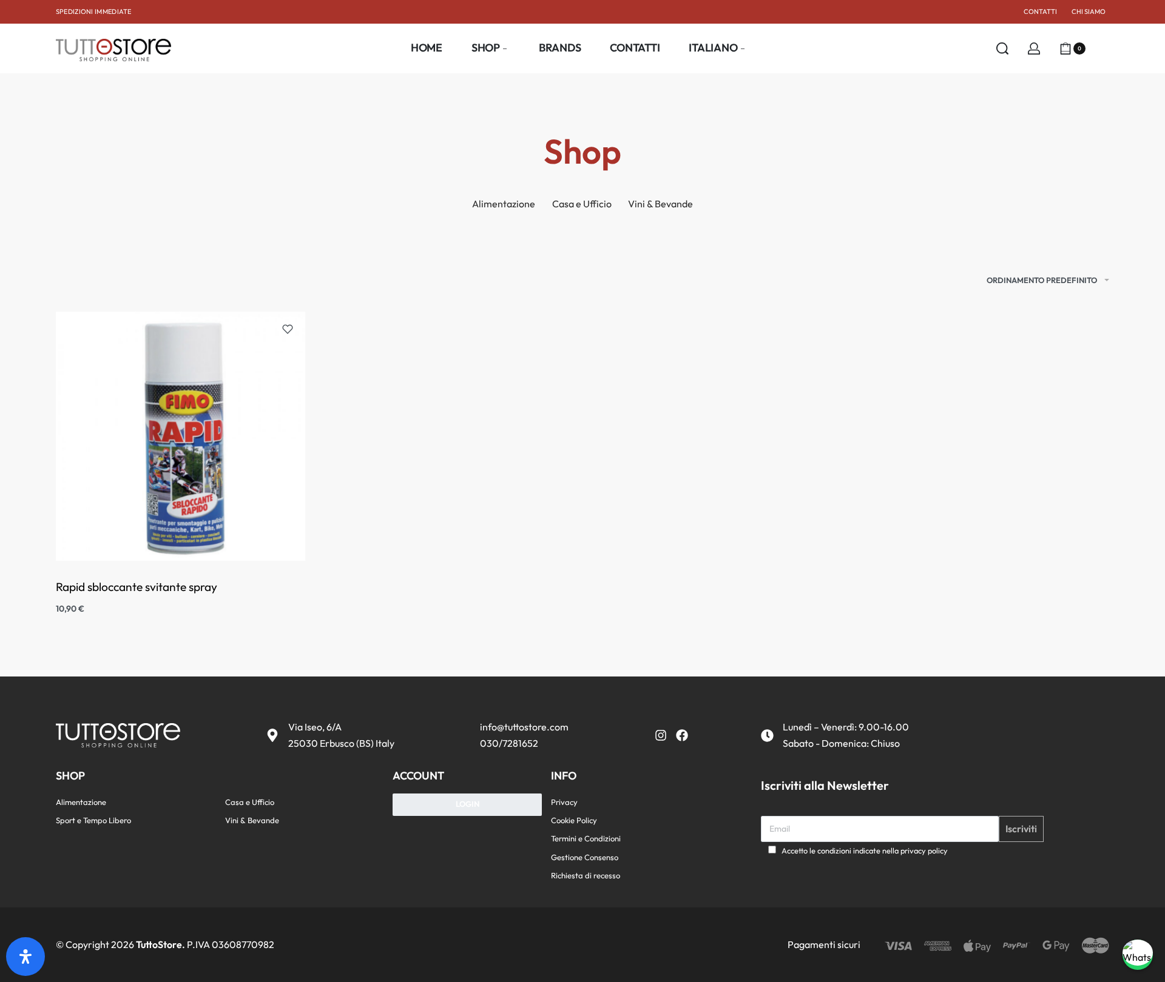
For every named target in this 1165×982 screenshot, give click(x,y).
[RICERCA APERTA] (1002, 48)
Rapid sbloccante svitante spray (136, 587)
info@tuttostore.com (524, 727)
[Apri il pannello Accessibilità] (25, 956)
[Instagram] (661, 735)
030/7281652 (509, 743)
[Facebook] (682, 735)
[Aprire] (1102, 48)
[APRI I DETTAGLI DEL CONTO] (1034, 48)
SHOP (70, 776)
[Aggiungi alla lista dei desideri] (287, 329)
